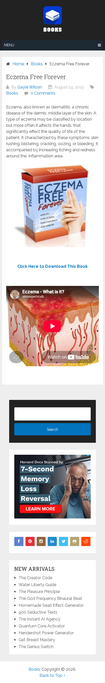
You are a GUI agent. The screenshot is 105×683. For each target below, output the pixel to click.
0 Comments (43, 93)
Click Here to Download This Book (52, 266)
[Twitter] (63, 541)
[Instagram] (41, 541)
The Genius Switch (36, 646)
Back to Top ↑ (52, 675)
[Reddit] (85, 541)
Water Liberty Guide (37, 584)
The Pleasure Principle (39, 591)
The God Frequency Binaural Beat (50, 598)
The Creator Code (35, 577)
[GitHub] (74, 541)
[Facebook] (18, 541)
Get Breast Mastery (37, 639)
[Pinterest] (30, 541)
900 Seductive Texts (38, 612)
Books (12, 93)
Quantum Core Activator (42, 626)
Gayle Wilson (29, 87)
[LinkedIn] (52, 541)
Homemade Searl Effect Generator (51, 605)
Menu (9, 45)
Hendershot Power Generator (46, 632)
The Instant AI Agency (39, 619)
